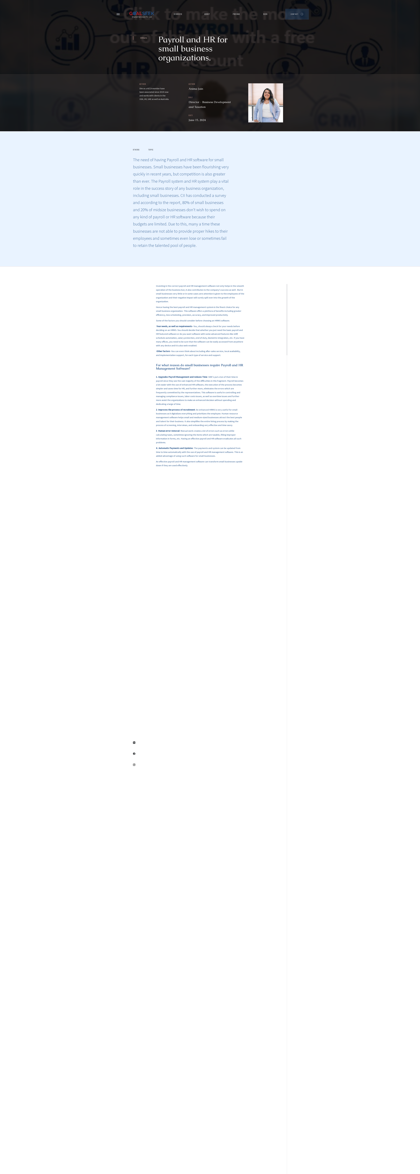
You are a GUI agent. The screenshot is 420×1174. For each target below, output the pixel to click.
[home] (141, 14)
